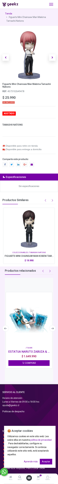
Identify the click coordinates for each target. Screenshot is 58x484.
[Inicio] (10, 477)
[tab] (29, 177)
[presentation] (5, 328)
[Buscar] (19, 477)
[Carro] (38, 477)
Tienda (8, 13)
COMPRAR (30, 363)
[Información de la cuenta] (47, 477)
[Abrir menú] (29, 478)
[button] (5, 57)
